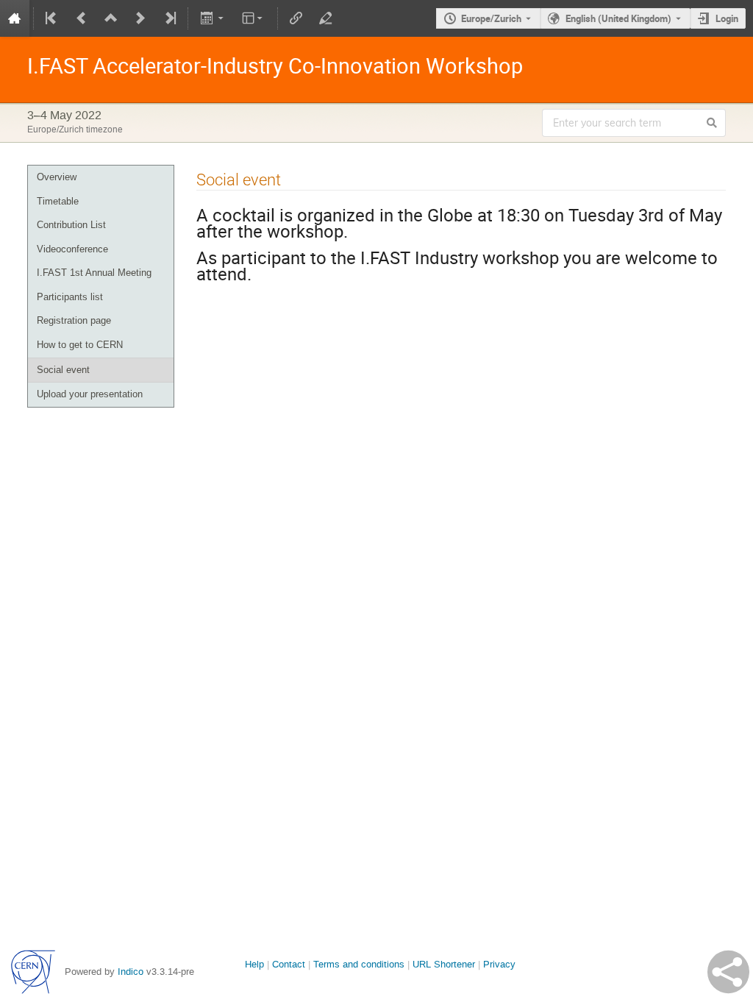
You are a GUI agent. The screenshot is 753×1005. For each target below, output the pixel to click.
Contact (288, 964)
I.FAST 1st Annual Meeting (94, 272)
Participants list (70, 296)
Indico (130, 971)
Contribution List (71, 224)
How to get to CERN (80, 344)
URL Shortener (444, 964)
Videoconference (72, 249)
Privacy (499, 964)
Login (726, 18)
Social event (63, 369)
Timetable (58, 201)
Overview (56, 176)
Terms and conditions (358, 964)
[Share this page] (728, 972)
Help (254, 964)
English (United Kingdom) (618, 18)
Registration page (74, 320)
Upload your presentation (90, 393)
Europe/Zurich (491, 18)
